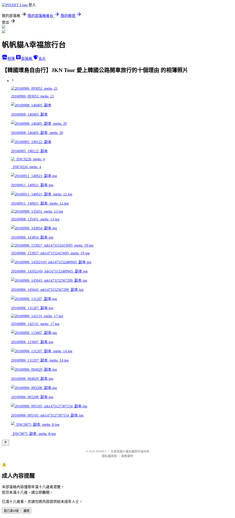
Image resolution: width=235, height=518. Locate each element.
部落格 (27, 59)
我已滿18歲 (11, 510)
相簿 (11, 59)
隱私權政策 (109, 456)
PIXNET (101, 451)
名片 (42, 59)
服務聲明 (127, 456)
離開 (26, 510)
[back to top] (5, 443)
